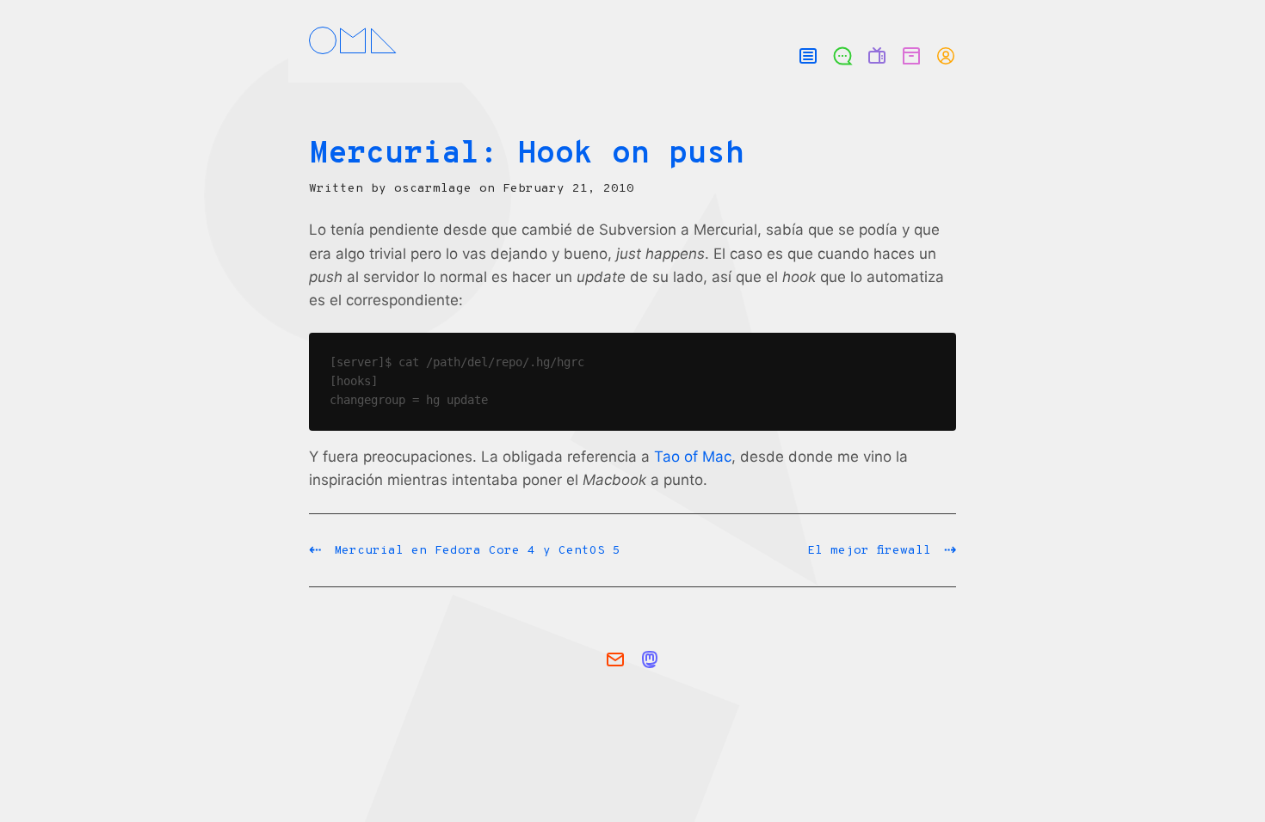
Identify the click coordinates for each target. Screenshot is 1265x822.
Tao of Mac (692, 456)
